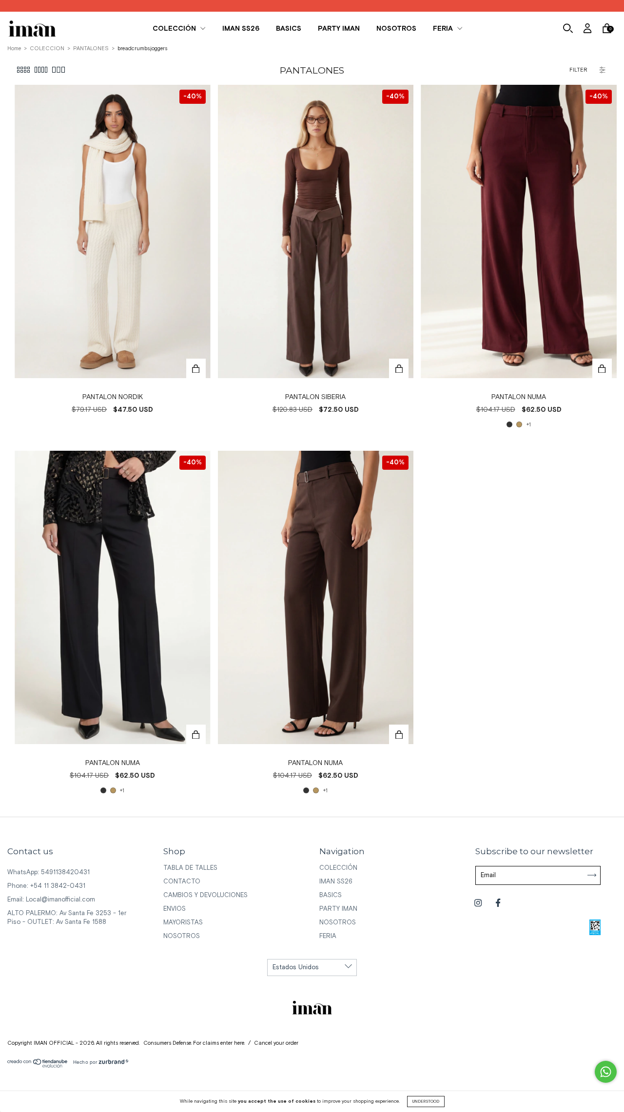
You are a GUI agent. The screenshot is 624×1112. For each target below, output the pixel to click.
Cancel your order (276, 1043)
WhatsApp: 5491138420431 (48, 872)
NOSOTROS (396, 28)
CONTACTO (181, 882)
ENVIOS (174, 909)
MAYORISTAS (183, 923)
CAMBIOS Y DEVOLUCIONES (205, 895)
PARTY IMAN (339, 28)
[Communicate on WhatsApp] (606, 1072)
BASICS (288, 28)
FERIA (444, 28)
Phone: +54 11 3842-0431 (46, 886)
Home (14, 48)
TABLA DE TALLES (190, 868)
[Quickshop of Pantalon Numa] (602, 368)
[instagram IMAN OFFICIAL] (479, 903)
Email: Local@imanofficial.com (51, 900)
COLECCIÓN (175, 28)
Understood (425, 1101)
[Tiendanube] (37, 1066)
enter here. (232, 1043)
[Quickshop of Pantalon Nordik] (196, 368)
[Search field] (568, 30)
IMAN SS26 (240, 28)
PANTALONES (91, 48)
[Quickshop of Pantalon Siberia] (399, 368)
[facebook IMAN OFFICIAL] (498, 903)
